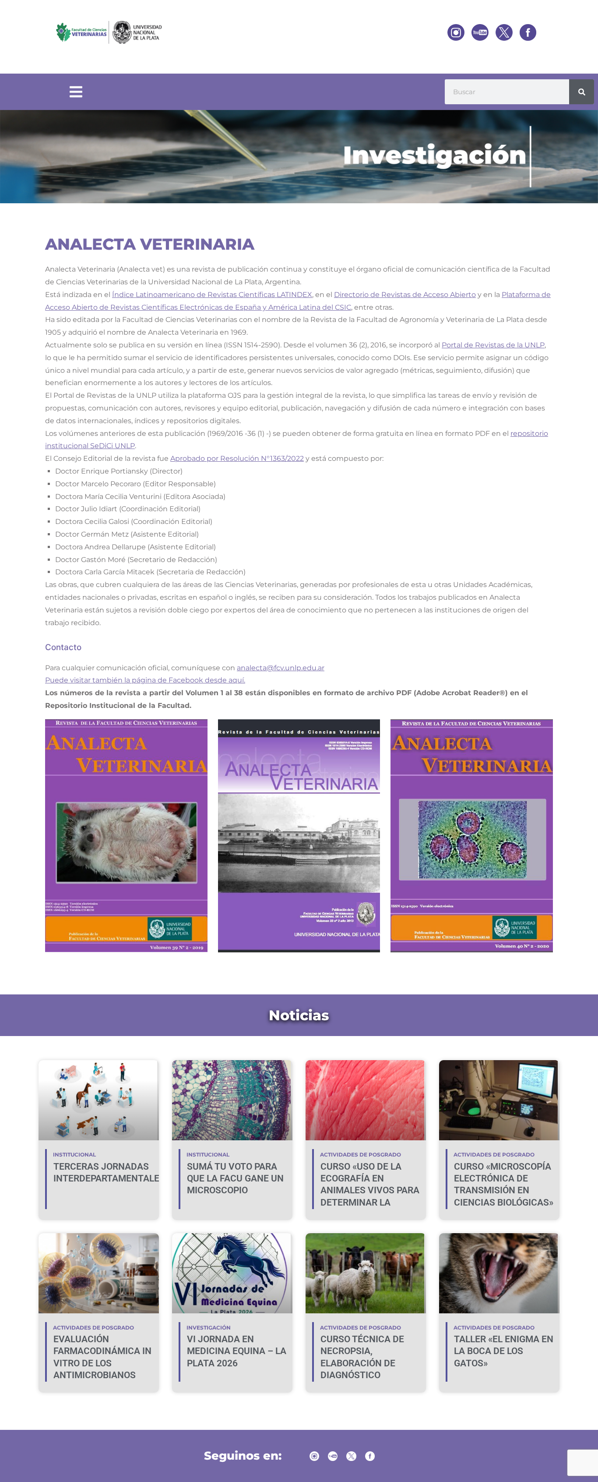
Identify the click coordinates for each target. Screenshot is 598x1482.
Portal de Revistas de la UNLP (493, 345)
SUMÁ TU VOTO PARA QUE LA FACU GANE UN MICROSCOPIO (235, 1178)
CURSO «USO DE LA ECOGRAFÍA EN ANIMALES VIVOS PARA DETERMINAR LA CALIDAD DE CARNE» (369, 1190)
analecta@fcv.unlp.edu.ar (280, 668)
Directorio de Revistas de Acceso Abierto (405, 294)
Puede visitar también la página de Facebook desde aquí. (145, 680)
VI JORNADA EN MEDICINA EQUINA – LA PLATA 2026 (236, 1351)
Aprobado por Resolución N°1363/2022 (237, 458)
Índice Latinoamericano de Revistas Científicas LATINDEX (212, 294)
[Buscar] (581, 91)
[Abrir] (76, 92)
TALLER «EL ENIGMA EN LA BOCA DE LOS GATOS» (503, 1351)
